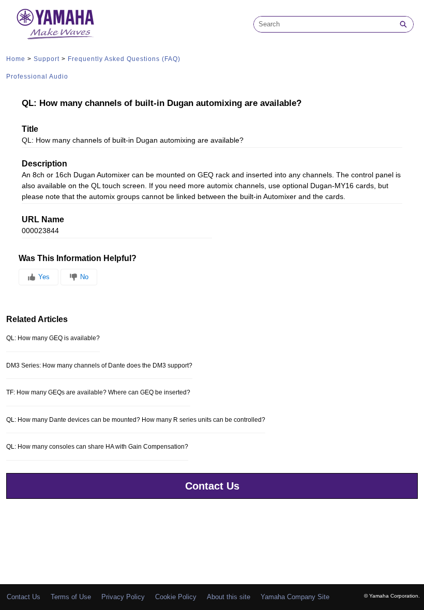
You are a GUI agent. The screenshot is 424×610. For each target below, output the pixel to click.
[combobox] (323, 24)
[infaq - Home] (55, 24)
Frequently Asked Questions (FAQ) (124, 59)
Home (15, 59)
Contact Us (212, 486)
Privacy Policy (123, 597)
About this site (228, 597)
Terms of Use (71, 597)
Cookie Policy (175, 597)
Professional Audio (37, 76)
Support (46, 59)
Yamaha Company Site (295, 597)
